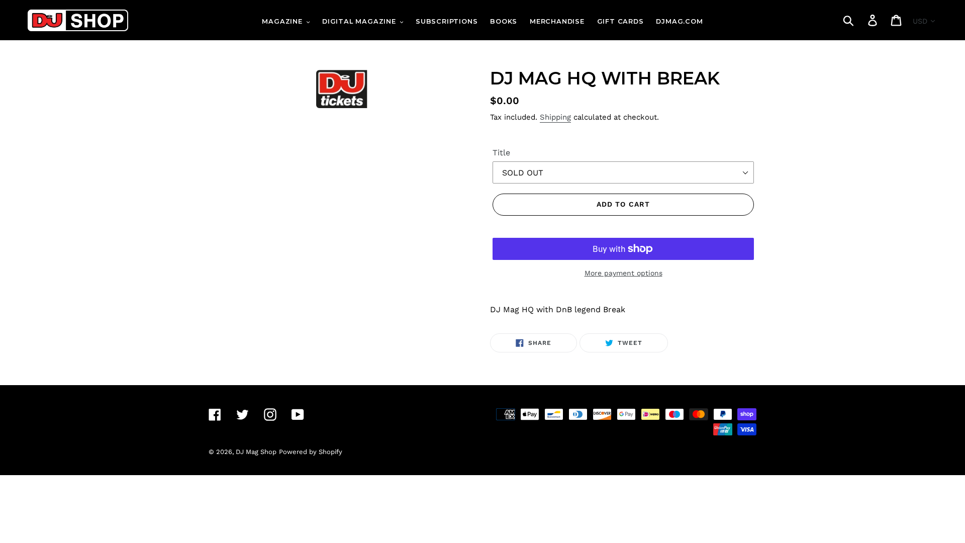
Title (501, 152)
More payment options (623, 273)
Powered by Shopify (310, 452)
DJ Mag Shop (256, 452)
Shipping (555, 117)
